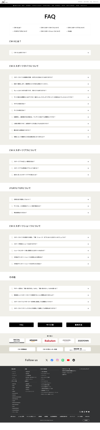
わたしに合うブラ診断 (45, 377)
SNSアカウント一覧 (66, 368)
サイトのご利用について (31, 416)
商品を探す (14, 368)
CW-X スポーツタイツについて (50, 27)
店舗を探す (28, 371)
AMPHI (13, 391)
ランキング (14, 375)
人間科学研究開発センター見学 (47, 388)
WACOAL (14, 383)
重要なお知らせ (29, 385)
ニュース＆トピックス (30, 391)
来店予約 (27, 373)
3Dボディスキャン (29, 379)
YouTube (68, 360)
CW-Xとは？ (17, 27)
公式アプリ (64, 374)
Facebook (52, 360)
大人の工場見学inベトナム (46, 386)
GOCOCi (14, 395)
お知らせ (26, 381)
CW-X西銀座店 (22, 349)
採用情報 (46, 416)
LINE (63, 360)
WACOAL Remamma (16, 402)
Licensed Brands (15, 410)
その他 (70, 31)
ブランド (14, 373)
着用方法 (78, 325)
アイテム (14, 371)
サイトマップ (72, 416)
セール (13, 377)
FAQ (21, 325)
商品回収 (27, 387)
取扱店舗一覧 (77, 349)
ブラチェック (43, 375)
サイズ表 (50, 325)
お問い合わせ (13, 416)
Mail (74, 360)
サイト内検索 (80, 416)
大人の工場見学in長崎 (45, 384)
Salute (13, 387)
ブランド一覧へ (15, 412)
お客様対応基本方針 (63, 416)
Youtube (88, 411)
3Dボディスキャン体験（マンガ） (47, 394)
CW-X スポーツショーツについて (50, 31)
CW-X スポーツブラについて (76, 27)
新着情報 (27, 383)
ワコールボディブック (45, 373)
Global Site (87, 416)
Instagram (57, 360)
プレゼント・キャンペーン (67, 372)
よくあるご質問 (21, 416)
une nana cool (15, 393)
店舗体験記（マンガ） (45, 390)
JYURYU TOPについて (20, 31)
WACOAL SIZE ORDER (16, 397)
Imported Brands (15, 408)
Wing (13, 385)
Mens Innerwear (15, 404)
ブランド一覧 (14, 381)
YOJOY (13, 400)
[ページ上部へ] (97, 427)
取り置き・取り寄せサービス (31, 377)
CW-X (13, 406)
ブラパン (43, 379)
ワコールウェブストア (85, 368)
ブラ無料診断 (28, 375)
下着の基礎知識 (44, 371)
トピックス (14, 379)
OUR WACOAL (15, 398)
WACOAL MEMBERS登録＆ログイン (69, 370)
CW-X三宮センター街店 (50, 349)
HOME (86, 420)
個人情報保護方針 (54, 416)
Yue (13, 389)
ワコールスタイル (44, 381)
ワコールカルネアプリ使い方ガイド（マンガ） (50, 392)
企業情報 (40, 416)
